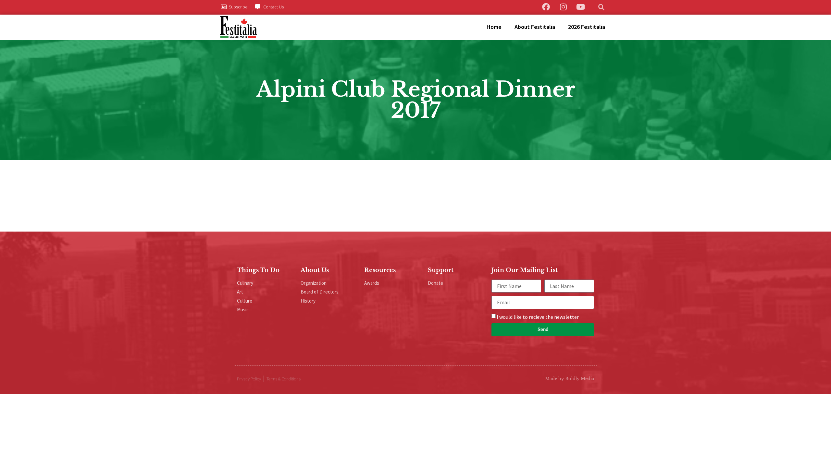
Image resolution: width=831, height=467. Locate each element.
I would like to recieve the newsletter (538, 317)
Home (494, 26)
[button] (601, 7)
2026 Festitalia (586, 26)
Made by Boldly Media (569, 378)
